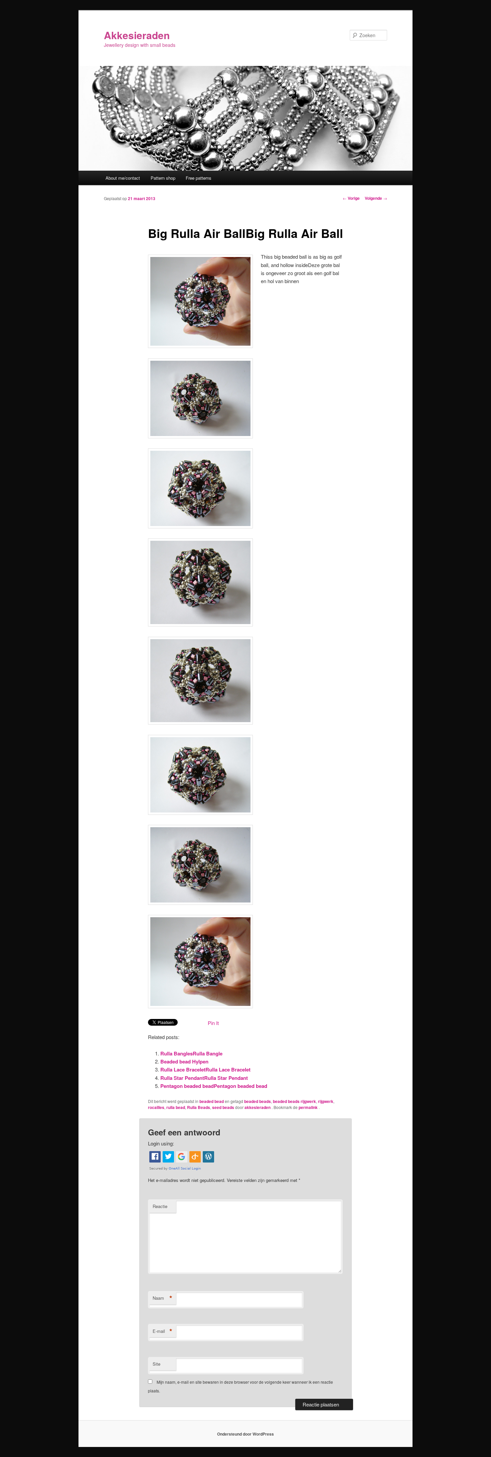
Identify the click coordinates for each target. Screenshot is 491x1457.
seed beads (223, 1107)
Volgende (376, 198)
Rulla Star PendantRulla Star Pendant (204, 1078)
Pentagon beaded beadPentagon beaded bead (213, 1086)
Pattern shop (163, 178)
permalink (309, 1107)
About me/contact (123, 178)
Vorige (351, 198)
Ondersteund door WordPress (245, 1434)
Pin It (213, 1022)
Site (156, 1364)
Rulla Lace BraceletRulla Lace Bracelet (205, 1069)
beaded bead (211, 1101)
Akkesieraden (137, 35)
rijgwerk (325, 1101)
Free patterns (198, 178)
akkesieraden (258, 1107)
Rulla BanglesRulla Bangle (191, 1053)
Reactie (160, 1206)
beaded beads (257, 1101)
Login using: (161, 1143)
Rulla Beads (198, 1107)
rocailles (156, 1107)
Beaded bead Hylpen (184, 1061)
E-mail (162, 1331)
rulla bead (175, 1107)
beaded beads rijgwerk (294, 1101)
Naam (162, 1298)
